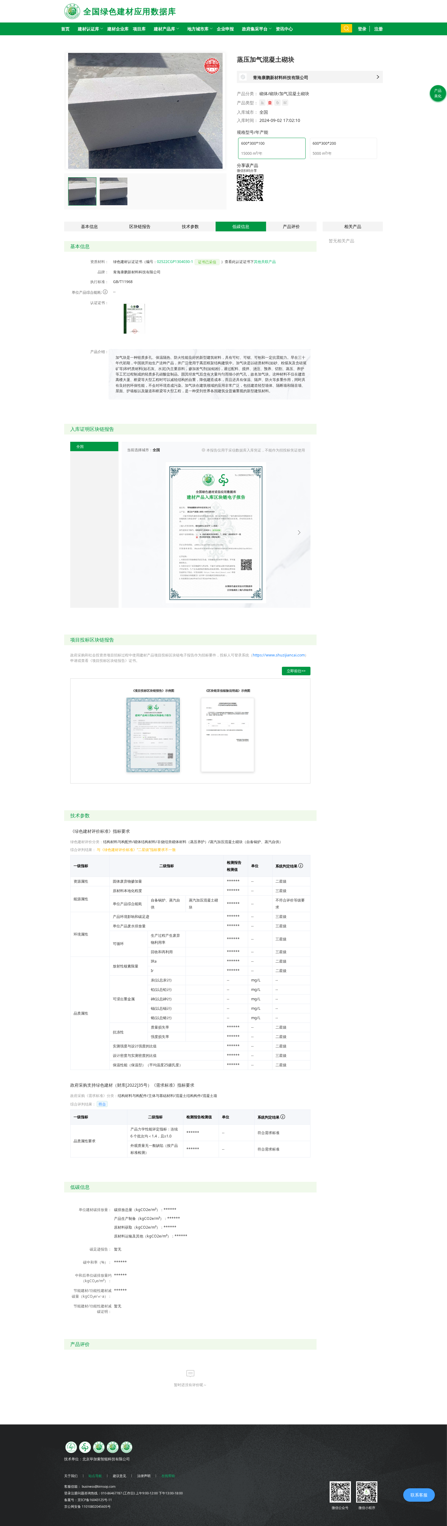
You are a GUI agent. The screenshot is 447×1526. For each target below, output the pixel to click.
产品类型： (247, 103)
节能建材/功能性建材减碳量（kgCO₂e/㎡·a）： (92, 1293)
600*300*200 (324, 143)
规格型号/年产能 (252, 132)
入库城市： (247, 112)
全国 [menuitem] (80, 446)
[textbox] (211, 374)
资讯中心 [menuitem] (284, 29)
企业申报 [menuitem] (225, 29)
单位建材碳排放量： (95, 1209)
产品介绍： (99, 351)
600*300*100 (253, 143)
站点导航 (95, 1476)
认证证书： (99, 302)
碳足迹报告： (101, 1249)
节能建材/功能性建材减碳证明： (93, 1308)
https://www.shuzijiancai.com (279, 655)
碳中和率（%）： (97, 1262)
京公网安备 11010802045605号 (87, 1506)
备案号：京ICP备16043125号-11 (88, 1500)
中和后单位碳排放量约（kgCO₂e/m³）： (93, 1278)
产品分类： (247, 93)
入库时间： (247, 120)
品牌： (103, 272)
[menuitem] (88, 29)
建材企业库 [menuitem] (118, 29)
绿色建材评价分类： (86, 841)
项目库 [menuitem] (139, 29)
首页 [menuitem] (65, 29)
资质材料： (99, 261)
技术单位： (73, 1459)
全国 (263, 112)
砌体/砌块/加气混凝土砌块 (284, 93)
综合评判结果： (83, 849)
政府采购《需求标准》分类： (94, 1095)
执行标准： (99, 281)
